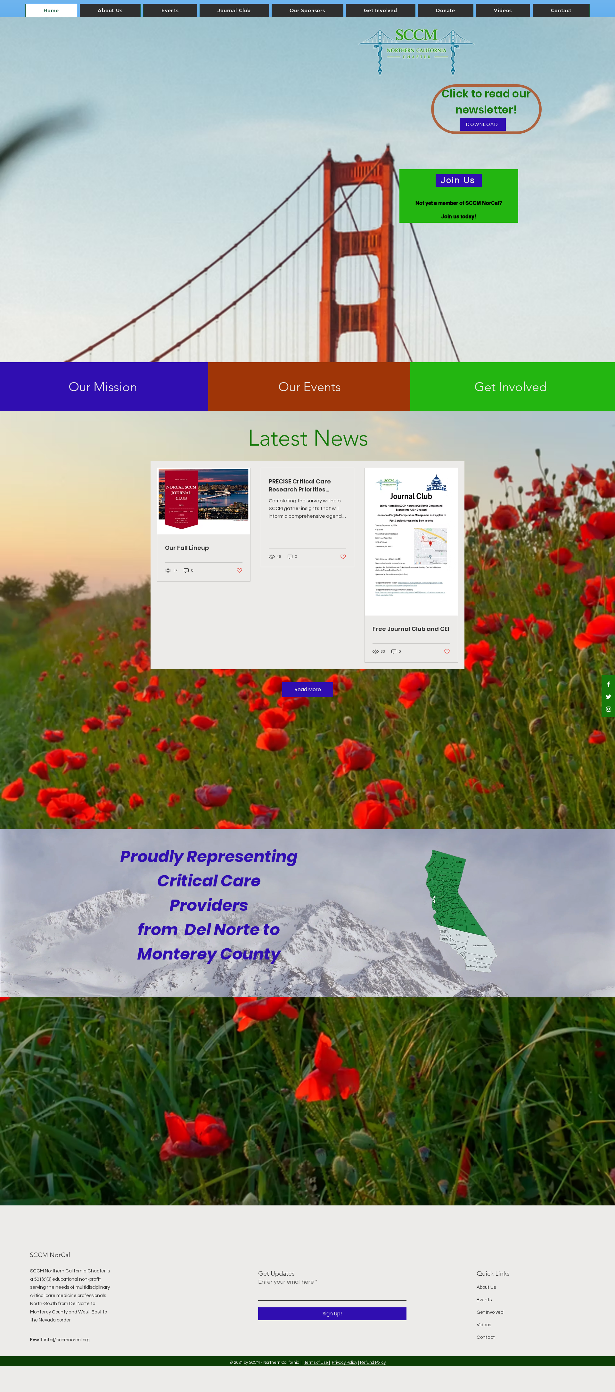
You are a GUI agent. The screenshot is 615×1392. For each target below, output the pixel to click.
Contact (486, 1337)
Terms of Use (316, 1362)
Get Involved (490, 1312)
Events (484, 1299)
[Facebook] (608, 684)
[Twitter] (608, 696)
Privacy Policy (344, 1362)
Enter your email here (286, 1282)
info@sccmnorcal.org (67, 1339)
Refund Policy (373, 1362)
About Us (486, 1287)
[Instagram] (608, 709)
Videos (484, 1324)
